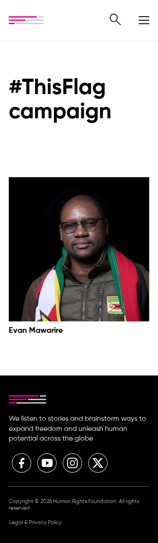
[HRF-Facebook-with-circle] (21, 463)
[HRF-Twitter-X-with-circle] (98, 463)
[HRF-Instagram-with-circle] (72, 463)
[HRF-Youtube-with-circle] (47, 463)
